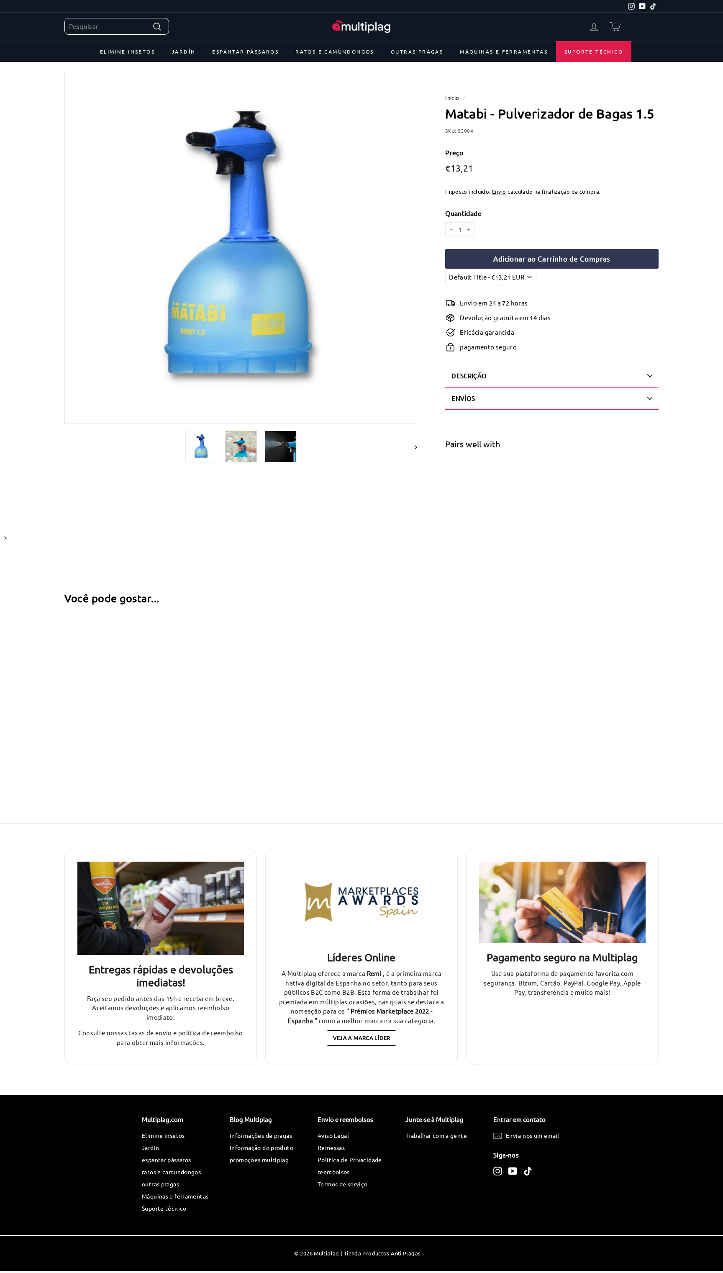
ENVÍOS (463, 398)
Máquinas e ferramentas (504, 51)
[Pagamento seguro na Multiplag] (562, 902)
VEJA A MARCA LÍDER (361, 1037)
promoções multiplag (259, 1159)
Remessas (331, 1147)
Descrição (469, 376)
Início (452, 97)
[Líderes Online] (361, 902)
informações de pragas (261, 1135)
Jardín (183, 51)
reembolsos (334, 1171)
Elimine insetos (127, 51)
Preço (454, 152)
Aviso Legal (333, 1135)
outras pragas (417, 51)
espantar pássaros (245, 51)
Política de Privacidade (350, 1159)
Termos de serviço (342, 1184)
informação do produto (261, 1147)
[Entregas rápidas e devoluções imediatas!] (160, 908)
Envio (499, 191)
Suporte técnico (593, 51)
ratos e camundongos (334, 51)
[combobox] (116, 26)
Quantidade (463, 213)
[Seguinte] (412, 446)
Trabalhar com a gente (436, 1135)
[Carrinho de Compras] (615, 26)
